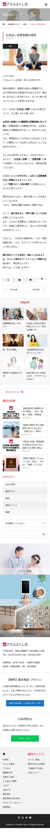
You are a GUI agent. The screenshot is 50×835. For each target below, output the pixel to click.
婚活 (10, 46)
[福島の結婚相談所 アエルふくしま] (15, 4)
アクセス (7, 768)
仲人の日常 (10, 484)
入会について (33, 772)
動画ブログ (10, 491)
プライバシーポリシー (12, 803)
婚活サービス (36, 754)
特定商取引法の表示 (11, 798)
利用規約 (7, 807)
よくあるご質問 (9, 781)
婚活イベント (11, 505)
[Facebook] (26, 817)
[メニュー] (46, 4)
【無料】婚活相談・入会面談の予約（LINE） (25, 703)
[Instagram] (19, 817)
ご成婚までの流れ (35, 768)
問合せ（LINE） (25, 738)
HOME (4, 754)
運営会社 (7, 794)
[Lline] (30, 280)
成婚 (7, 512)
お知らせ (7, 790)
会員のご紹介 (8, 777)
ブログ (6, 785)
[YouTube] (30, 817)
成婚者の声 (7, 772)
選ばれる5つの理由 (36, 764)
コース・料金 (33, 760)
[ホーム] (3, 24)
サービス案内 (8, 764)
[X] (22, 817)
